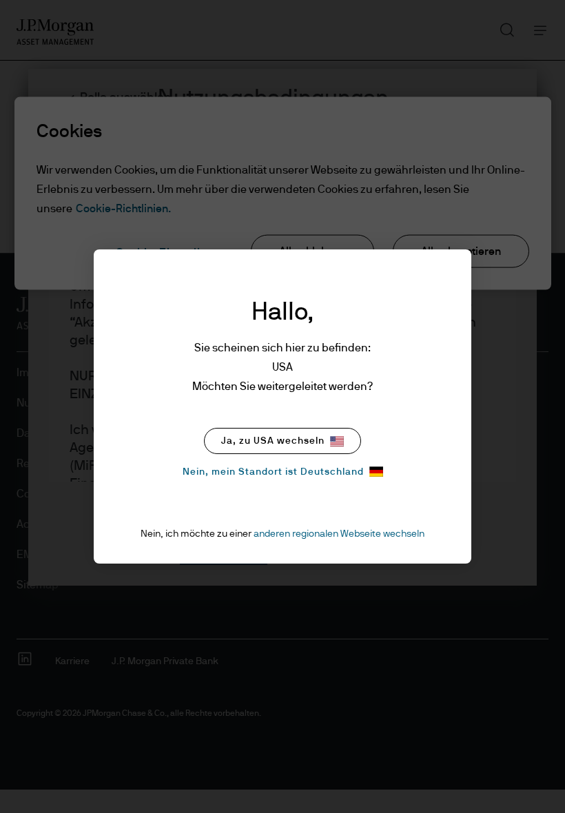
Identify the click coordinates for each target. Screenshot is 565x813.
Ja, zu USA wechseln (273, 441)
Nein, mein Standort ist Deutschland (273, 472)
